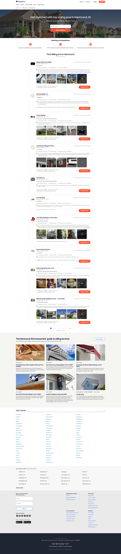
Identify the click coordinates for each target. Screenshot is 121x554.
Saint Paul (48, 430)
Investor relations (92, 520)
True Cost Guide (91, 497)
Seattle (78, 453)
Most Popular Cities (21, 468)
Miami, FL (84, 474)
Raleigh (48, 451)
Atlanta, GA (22, 471)
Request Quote (84, 87)
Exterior (22, 4)
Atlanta (18, 457)
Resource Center (92, 499)
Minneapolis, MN (44, 478)
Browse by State (31, 468)
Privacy (53, 544)
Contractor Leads (70, 518)
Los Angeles (19, 426)
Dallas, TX (84, 471)
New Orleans (49, 416)
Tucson (17, 419)
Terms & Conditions (68, 546)
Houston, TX (43, 474)
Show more (87, 72)
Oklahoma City (50, 462)
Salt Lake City (79, 444)
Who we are (91, 514)
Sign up (24, 508)
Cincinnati (48, 455)
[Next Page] (74, 328)
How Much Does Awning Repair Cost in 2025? (59, 365)
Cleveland (48, 457)
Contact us (90, 522)
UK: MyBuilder (77, 540)
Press (89, 518)
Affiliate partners (92, 526)
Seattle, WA (64, 484)
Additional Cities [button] (19, 487)
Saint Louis (48, 435)
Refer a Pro (90, 501)
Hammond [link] (24, 7)
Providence (79, 423)
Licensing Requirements (93, 507)
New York (48, 441)
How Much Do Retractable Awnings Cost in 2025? (89, 365)
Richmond (78, 448)
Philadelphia (79, 419)
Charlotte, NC (43, 471)
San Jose (18, 437)
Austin (77, 430)
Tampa (17, 455)
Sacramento (19, 430)
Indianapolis (19, 462)
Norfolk (78, 446)
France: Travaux (44, 540)
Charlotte (48, 446)
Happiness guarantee (93, 524)
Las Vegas (48, 437)
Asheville (48, 444)
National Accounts (70, 520)
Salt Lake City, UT (65, 481)
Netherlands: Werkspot (68, 540)
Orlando (18, 453)
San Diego (18, 432)
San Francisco (19, 435)
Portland (78, 414)
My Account (91, 495)
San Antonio (79, 441)
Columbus (48, 460)
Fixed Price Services (70, 499)
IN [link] (20, 7)
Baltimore (48, 419)
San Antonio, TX (86, 481)
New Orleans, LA (65, 478)
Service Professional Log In (72, 512)
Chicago (18, 460)
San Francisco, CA (44, 484)
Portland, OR (43, 481)
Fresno (17, 421)
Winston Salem (50, 453)
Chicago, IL (64, 471)
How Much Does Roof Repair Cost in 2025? (28, 394)
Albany (47, 439)
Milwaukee (79, 457)
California (57, 544)
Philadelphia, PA (23, 481)
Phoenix (18, 416)
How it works (91, 512)
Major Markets (21, 410)
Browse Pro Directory (71, 497)
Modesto (18, 428)
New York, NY (85, 478)
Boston (48, 421)
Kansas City (49, 432)
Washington (19, 444)
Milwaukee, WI (22, 478)
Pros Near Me (91, 503)
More (35, 4)
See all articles (99, 339)
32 (70, 328)
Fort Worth (79, 437)
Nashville (78, 428)
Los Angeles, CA (65, 474)
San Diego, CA (22, 484)
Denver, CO (22, 474)
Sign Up (102, 1)
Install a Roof (80, 394)
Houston (78, 439)
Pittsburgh (78, 421)
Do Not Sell (61, 544)
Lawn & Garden (28, 4)
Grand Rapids (49, 426)
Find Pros (68, 495)
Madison (78, 455)
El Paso (78, 435)
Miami (17, 451)
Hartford (18, 441)
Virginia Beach (79, 451)
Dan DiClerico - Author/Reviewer (84, 392)
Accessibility (66, 544)
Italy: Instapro (60, 540)
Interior (17, 4)
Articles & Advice (40, 4)
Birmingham (19, 414)
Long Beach (19, 423)
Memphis (78, 426)
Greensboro (49, 448)
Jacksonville (19, 448)
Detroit (48, 423)
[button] (41, 79)
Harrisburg (78, 416)
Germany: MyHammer (53, 540)
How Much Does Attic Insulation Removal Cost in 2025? (29, 365)
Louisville (48, 414)
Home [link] (17, 7)
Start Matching (60, 30)
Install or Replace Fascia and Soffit (56, 394)
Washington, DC (86, 484)
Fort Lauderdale (20, 446)
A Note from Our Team (93, 505)
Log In (95, 1)
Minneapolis (49, 428)
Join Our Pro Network (71, 514)
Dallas (77, 432)
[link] (60, 62)
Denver (18, 439)
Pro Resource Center (70, 516)
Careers (90, 516)
